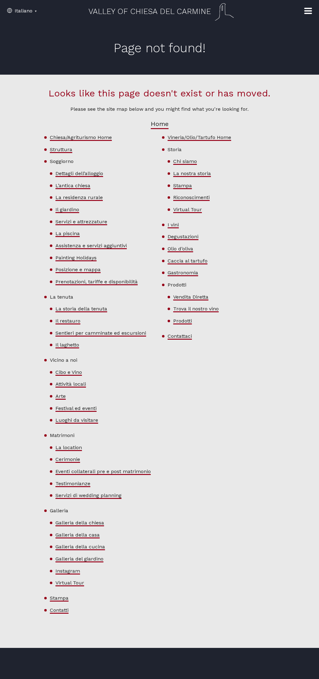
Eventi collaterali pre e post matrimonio (103, 471)
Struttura (61, 149)
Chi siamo (185, 161)
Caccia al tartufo (187, 261)
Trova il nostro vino (196, 309)
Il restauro (67, 321)
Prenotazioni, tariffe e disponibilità (96, 282)
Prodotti (182, 321)
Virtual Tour (69, 583)
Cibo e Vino (68, 372)
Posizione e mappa (78, 269)
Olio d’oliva (180, 249)
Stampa (59, 598)
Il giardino (67, 209)
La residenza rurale (79, 197)
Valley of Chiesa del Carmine (149, 11)
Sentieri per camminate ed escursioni (100, 333)
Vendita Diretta (190, 297)
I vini (173, 225)
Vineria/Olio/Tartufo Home (199, 137)
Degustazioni (183, 237)
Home (160, 124)
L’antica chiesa (72, 185)
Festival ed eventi (76, 408)
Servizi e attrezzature (81, 222)
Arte (60, 396)
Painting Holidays (76, 258)
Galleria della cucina (80, 547)
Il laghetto (67, 345)
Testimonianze (72, 483)
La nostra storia (192, 173)
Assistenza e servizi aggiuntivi (91, 246)
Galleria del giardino (79, 559)
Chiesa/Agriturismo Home (81, 137)
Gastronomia (183, 273)
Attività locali (70, 384)
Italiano (22, 11)
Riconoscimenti (191, 197)
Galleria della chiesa (79, 523)
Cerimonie (67, 459)
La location (68, 447)
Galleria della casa (77, 535)
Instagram (67, 571)
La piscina (67, 233)
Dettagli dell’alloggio (79, 173)
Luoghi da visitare (76, 420)
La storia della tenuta (81, 309)
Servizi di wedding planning (88, 495)
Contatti (59, 610)
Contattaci (180, 336)
